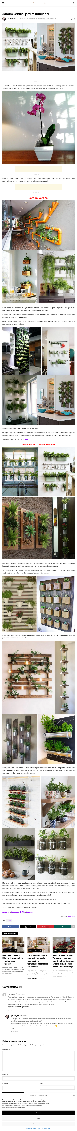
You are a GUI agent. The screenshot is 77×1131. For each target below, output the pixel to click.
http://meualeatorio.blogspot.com (18, 1007)
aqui (26, 439)
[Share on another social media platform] (73, 926)
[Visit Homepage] (38, 3)
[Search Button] (74, 3)
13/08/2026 (16, 976)
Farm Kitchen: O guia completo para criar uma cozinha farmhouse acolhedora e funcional (37, 961)
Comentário (7, 1049)
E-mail (5, 1084)
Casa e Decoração (34, 19)
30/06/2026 (66, 977)
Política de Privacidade (43, 1128)
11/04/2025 (22, 19)
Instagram (6, 912)
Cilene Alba (12, 19)
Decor (9, 920)
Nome (5, 1075)
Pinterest (29, 912)
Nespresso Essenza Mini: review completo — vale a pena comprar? (12, 959)
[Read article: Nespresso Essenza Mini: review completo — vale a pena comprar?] (13, 945)
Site (41, 1084)
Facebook (15, 912)
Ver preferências (38, 1124)
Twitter (22, 912)
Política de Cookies (31, 1128)
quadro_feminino (17, 1016)
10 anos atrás (21, 994)
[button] (74, 1096)
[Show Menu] (3, 3)
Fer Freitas (11, 994)
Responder (12, 1010)
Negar (38, 1118)
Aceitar (38, 1113)
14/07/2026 (41, 979)
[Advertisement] (38, 76)
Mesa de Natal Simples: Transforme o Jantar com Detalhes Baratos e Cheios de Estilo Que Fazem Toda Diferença (63, 961)
